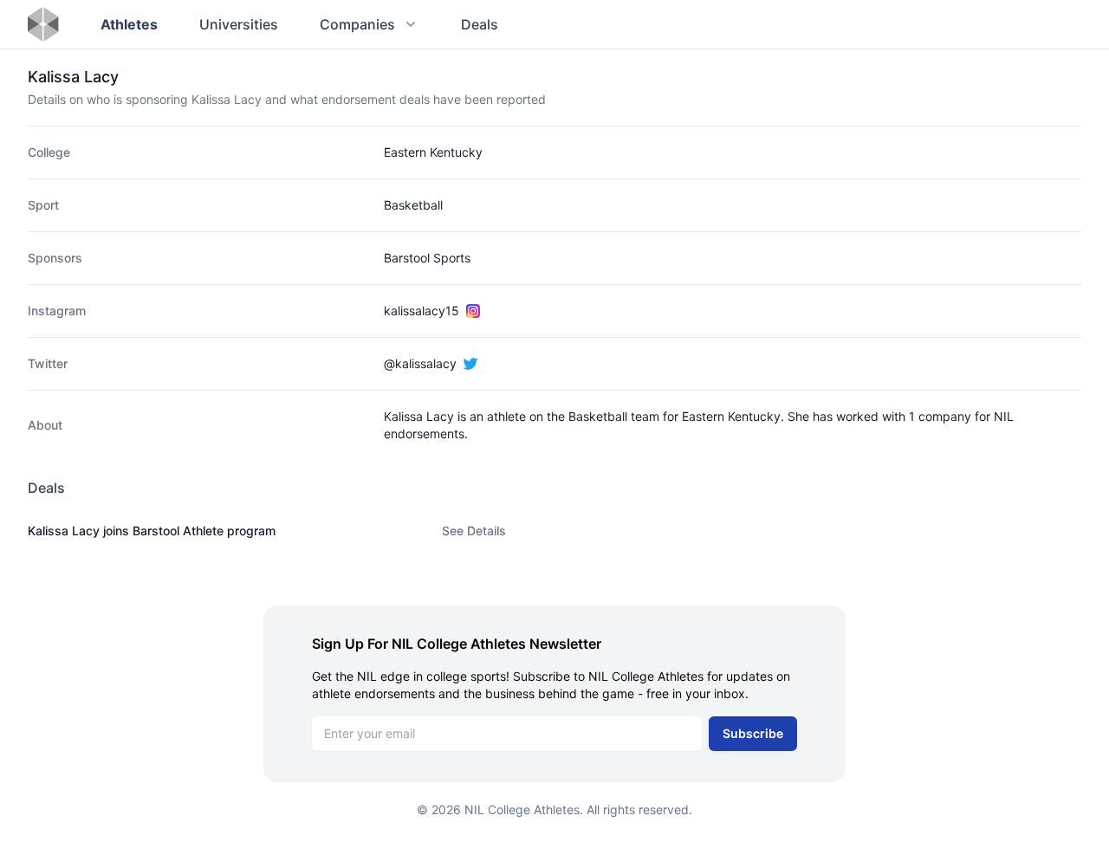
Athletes (129, 24)
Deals (479, 24)
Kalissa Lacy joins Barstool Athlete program (152, 530)
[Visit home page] (43, 24)
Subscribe (753, 733)
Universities (238, 24)
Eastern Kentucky (433, 152)
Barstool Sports (427, 257)
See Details (474, 530)
